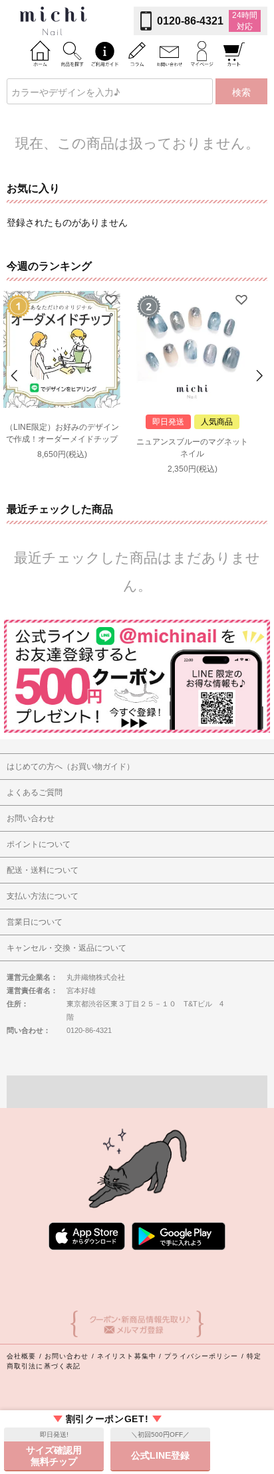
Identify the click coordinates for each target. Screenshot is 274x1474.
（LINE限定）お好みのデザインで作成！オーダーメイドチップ (62, 433)
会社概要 (21, 1356)
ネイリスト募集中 (126, 1356)
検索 (241, 91)
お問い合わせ (67, 1356)
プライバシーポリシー (201, 1356)
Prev (16, 375)
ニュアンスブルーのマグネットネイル (192, 447)
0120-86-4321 (190, 21)
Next (258, 375)
